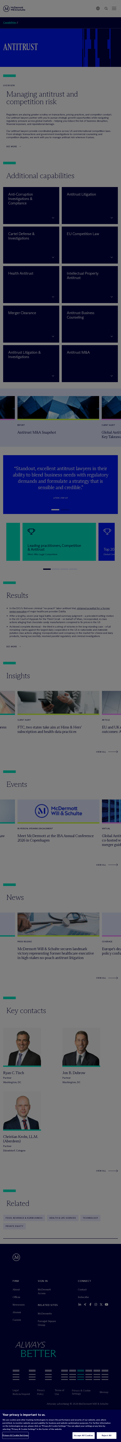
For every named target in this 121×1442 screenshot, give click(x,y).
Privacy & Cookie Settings (15, 1435)
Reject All (106, 1435)
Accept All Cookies (83, 1435)
